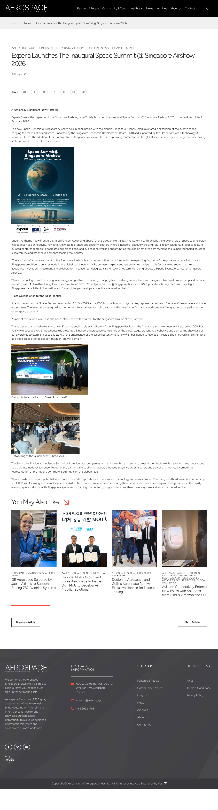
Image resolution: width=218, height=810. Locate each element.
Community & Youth (114, 8)
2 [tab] (69, 605)
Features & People (88, 8)
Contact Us (192, 8)
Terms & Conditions (199, 688)
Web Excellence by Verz (149, 783)
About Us (176, 8)
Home (15, 23)
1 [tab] (30, 605)
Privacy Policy (195, 695)
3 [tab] (108, 605)
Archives (161, 8)
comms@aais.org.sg (88, 700)
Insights (135, 8)
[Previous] (15, 538)
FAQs (190, 680)
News (149, 8)
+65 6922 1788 (85, 708)
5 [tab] (187, 605)
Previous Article (25, 622)
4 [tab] (148, 605)
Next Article (192, 622)
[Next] (202, 538)
